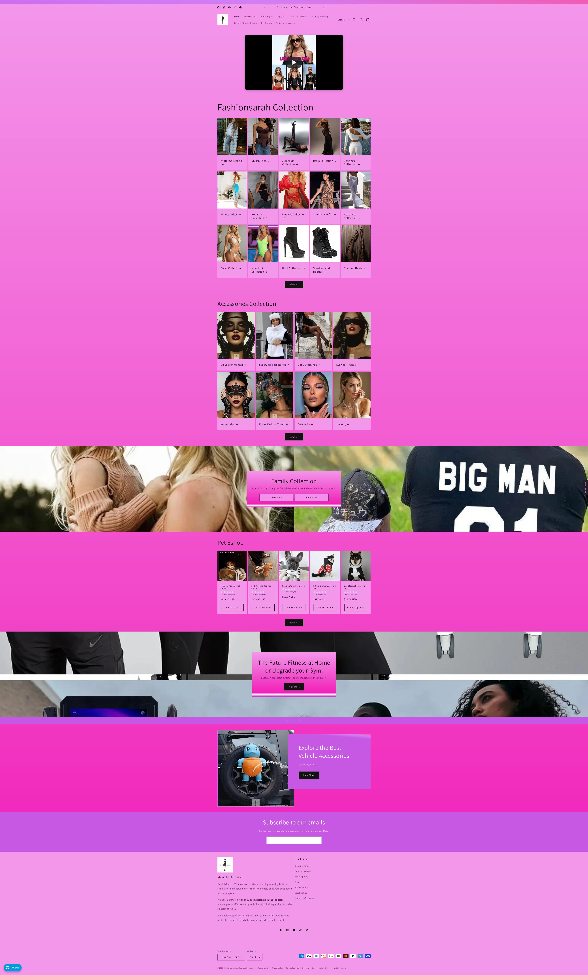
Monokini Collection (257, 269)
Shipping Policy (302, 866)
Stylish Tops (258, 160)
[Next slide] (300, 720)
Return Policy (301, 887)
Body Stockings (307, 364)
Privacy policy (277, 968)
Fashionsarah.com (231, 968)
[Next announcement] (323, 7)
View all (294, 284)
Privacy (298, 882)
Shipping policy (308, 968)
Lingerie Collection (293, 214)
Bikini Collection (231, 268)
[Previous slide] (287, 720)
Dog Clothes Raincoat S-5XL (355, 587)
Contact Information (305, 898)
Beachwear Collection (351, 216)
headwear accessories (272, 364)
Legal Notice (301, 893)
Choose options (263, 607)
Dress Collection (323, 160)
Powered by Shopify (247, 968)
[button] (250, 16)
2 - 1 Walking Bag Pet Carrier (261, 587)
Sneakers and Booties (321, 269)
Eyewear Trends (346, 364)
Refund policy (301, 876)
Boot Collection (292, 268)
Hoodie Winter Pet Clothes (293, 586)
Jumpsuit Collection (288, 162)
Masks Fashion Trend (272, 424)
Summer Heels (353, 268)
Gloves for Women (232, 364)
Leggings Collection (350, 162)
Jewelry (341, 424)
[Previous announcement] (264, 7)
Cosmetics (304, 424)
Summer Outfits (323, 214)
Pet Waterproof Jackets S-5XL (324, 587)
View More (276, 497)
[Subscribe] (318, 840)
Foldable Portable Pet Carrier (230, 587)
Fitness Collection (232, 214)
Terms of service (292, 968)
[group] (232, 594)
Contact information (338, 968)
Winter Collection (231, 160)
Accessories (228, 424)
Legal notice (322, 968)
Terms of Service (303, 871)
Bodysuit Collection (257, 216)
